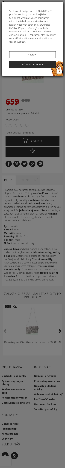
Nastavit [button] (33, 54)
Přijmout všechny (32, 64)
